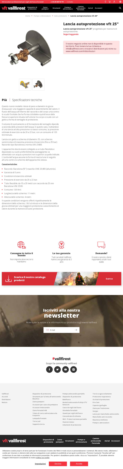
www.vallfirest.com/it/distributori (80, 51)
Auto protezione (60, 16)
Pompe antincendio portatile (74, 394)
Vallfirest (5, 394)
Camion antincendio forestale (80, 8)
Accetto (79, 464)
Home (27, 16)
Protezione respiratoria (102, 397)
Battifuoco (67, 399)
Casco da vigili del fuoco (72, 407)
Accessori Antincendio (41, 407)
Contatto (70, 2)
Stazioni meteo (68, 422)
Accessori (98, 8)
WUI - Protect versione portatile (75, 419)
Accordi (5, 397)
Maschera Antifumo (100, 420)
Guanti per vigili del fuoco (73, 413)
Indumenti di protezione (72, 425)
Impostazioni (40, 464)
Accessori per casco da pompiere (45, 405)
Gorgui (95, 411)
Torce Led (36, 421)
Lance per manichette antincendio (106, 414)
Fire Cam (96, 402)
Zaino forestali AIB (40, 410)
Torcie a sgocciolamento (102, 394)
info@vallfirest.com (74, 48)
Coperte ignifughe (100, 405)
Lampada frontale (39, 418)
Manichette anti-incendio (102, 417)
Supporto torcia (39, 424)
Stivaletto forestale (70, 410)
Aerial (90, 8)
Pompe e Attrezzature (42, 16)
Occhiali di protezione (101, 399)
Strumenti (56, 8)
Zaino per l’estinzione (101, 408)
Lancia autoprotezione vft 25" (84, 16)
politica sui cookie (42, 458)
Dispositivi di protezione (32, 8)
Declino (58, 464)
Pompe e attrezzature (68, 8)
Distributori (6, 399)
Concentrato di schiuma (72, 416)
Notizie (4, 402)
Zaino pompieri (45, 8)
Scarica (109, 278)
